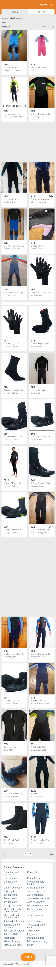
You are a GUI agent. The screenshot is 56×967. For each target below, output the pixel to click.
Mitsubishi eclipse (13, 945)
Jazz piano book (12, 905)
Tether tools (33, 930)
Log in (23, 963)
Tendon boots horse (14, 921)
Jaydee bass (10, 902)
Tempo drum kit (35, 915)
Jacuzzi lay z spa (36, 891)
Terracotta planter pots (36, 925)
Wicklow (46, 533)
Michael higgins (35, 938)
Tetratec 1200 (11, 934)
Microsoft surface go (37, 941)
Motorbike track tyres (38, 905)
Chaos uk (32, 872)
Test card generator (14, 930)
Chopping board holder (35, 882)
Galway (42, 295)
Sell (29, 957)
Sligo (38, 70)
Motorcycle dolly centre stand (12, 910)
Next (52, 854)
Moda (30, 945)
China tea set (34, 878)
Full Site (4, 963)
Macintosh (9, 938)
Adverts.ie (13, 4)
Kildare (11, 750)
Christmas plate (35, 887)
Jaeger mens (10, 895)
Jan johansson (35, 895)
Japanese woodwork (38, 898)
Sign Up (43, 5)
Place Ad (41, 12)
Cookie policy (7, 965)
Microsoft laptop (12, 941)
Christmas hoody (13, 887)
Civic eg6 (9, 891)
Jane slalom (10, 898)
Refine (45, 27)
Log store (32, 934)
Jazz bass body (35, 902)
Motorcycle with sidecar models (12, 916)
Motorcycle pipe (35, 909)
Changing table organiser (12, 873)
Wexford (17, 249)
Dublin (17, 70)
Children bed (10, 878)
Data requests (34, 963)
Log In (51, 5)
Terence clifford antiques (12, 925)
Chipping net (10, 881)
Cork (20, 117)
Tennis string (34, 921)
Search (14, 12)
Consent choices (22, 965)
